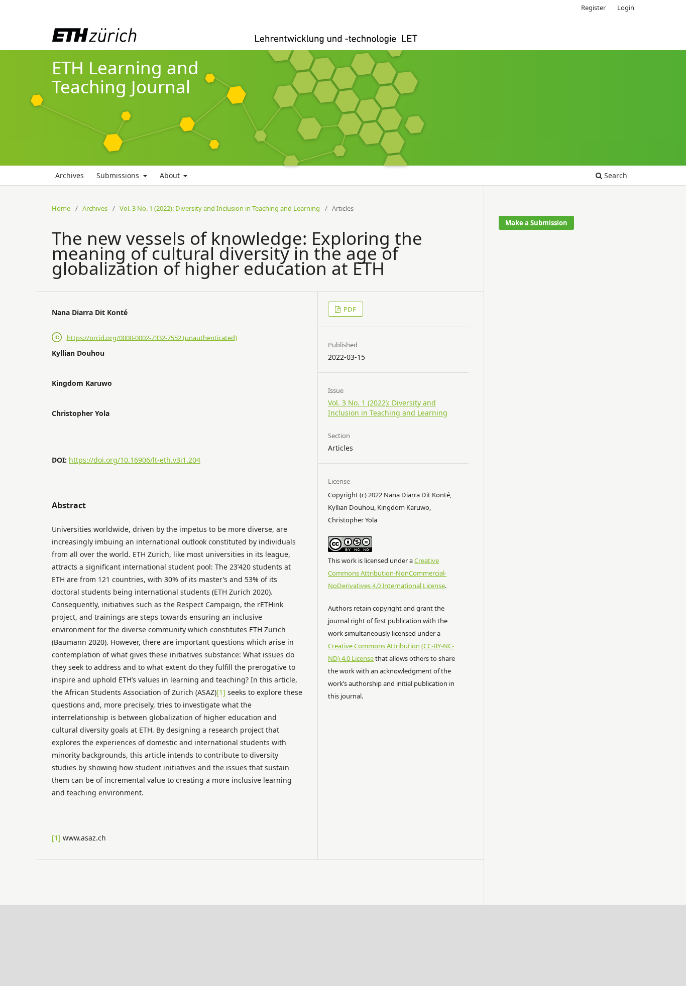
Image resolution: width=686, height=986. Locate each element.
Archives (69, 175)
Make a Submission (536, 222)
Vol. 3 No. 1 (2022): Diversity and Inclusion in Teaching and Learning (220, 208)
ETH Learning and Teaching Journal (125, 77)
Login (625, 7)
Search (614, 175)
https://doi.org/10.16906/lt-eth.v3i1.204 (134, 460)
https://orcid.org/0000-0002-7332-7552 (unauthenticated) (152, 337)
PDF (349, 309)
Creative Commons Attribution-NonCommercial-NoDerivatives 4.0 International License (387, 573)
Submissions (118, 175)
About (171, 175)
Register (593, 7)
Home (61, 208)
